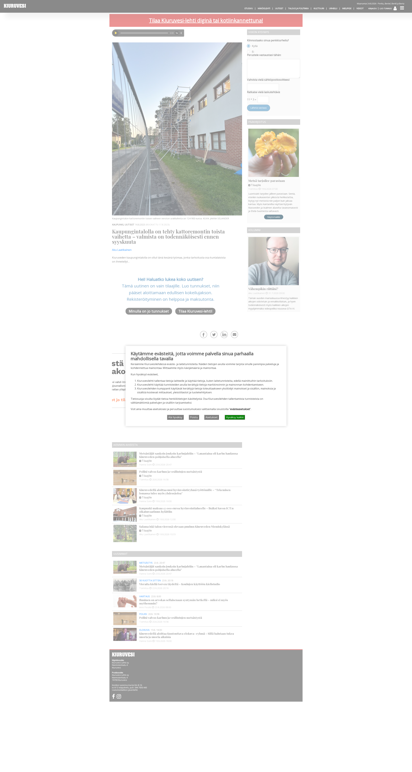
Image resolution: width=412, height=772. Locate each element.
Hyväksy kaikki (235, 417)
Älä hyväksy (175, 417)
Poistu (194, 417)
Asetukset (212, 417)
